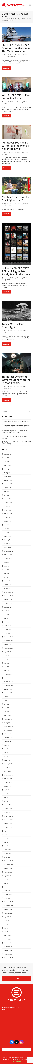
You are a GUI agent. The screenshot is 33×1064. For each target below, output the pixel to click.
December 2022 (8, 592)
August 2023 (7, 562)
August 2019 (7, 741)
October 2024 (8, 514)
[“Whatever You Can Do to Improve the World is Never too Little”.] (16, 132)
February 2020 (8, 719)
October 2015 (8, 909)
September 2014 (8, 954)
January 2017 (7, 857)
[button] (30, 5)
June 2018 (6, 793)
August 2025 (7, 487)
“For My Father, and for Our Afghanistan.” (15, 198)
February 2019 (8, 764)
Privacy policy (19, 1059)
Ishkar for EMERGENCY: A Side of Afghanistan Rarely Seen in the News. (16, 271)
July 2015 (6, 920)
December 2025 (8, 476)
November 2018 (8, 775)
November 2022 (8, 596)
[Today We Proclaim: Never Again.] (16, 310)
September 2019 (8, 738)
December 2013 (8, 958)
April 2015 (6, 932)
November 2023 (8, 551)
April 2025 (6, 495)
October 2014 (8, 950)
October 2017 (8, 823)
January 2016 (7, 898)
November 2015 (8, 905)
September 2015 (8, 913)
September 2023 (8, 558)
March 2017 (7, 849)
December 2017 (8, 816)
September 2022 (8, 603)
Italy (5, 56)
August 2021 (7, 652)
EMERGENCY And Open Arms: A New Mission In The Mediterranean (16, 48)
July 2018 (6, 790)
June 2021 (6, 659)
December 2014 (8, 943)
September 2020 (8, 693)
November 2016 (8, 864)
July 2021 (6, 655)
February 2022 (8, 629)
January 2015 (7, 939)
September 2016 (8, 872)
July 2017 (6, 835)
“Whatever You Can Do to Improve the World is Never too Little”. (16, 145)
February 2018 (8, 808)
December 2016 (8, 861)
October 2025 (8, 480)
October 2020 (8, 689)
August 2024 (7, 521)
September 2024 (8, 517)
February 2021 (8, 674)
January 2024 (7, 543)
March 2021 (7, 670)
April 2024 (6, 532)
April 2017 (6, 846)
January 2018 (7, 812)
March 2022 (7, 626)
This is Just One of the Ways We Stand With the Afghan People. (16, 380)
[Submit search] (29, 411)
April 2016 (6, 887)
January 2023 (7, 588)
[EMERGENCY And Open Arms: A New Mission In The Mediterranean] (16, 34)
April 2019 (6, 756)
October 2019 (8, 734)
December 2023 (8, 547)
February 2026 (8, 469)
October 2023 (8, 555)
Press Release (11, 56)
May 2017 (6, 842)
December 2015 (8, 902)
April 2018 (6, 801)
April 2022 (6, 622)
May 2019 (6, 752)
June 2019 (6, 749)
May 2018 (6, 797)
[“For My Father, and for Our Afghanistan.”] (16, 185)
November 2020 (8, 685)
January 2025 (7, 506)
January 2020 (7, 723)
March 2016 (7, 891)
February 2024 (8, 540)
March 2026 (7, 465)
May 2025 (6, 491)
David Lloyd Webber (22, 54)
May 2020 (6, 708)
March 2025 (7, 499)
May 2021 (6, 663)
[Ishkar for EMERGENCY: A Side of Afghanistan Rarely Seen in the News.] (16, 244)
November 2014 (8, 947)
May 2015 (6, 928)
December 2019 (8, 726)
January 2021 (7, 678)
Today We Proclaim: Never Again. (13, 325)
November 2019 (8, 730)
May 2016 (6, 883)
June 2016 (6, 879)
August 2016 (7, 876)
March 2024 (7, 536)
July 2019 (6, 745)
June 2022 (6, 614)
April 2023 (6, 577)
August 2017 (7, 831)
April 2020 (6, 711)
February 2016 (8, 894)
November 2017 (8, 820)
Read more (6, 68)
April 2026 (6, 461)
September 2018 (8, 782)
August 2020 (7, 696)
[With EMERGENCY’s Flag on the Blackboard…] (16, 84)
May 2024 (6, 529)
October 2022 (8, 599)
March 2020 (7, 715)
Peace (5, 332)
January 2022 (7, 633)
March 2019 (7, 760)
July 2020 (6, 700)
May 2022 (6, 618)
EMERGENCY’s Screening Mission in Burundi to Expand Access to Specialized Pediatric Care (16, 426)
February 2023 (8, 584)
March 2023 (7, 581)
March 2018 (7, 805)
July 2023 (6, 566)
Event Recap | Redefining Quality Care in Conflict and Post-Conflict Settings (14, 431)
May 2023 (6, 573)
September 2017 (8, 827)
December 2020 (8, 682)
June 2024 (6, 525)
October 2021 (8, 644)
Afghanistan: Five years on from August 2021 (16, 421)
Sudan (5, 103)
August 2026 (7, 454)
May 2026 (6, 458)
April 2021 (6, 667)
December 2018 (8, 771)
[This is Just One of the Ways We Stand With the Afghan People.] (16, 363)
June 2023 (6, 570)
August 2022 (7, 607)
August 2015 (7, 917)
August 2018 (7, 786)
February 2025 (8, 502)
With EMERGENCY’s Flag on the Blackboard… (16, 97)
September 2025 (8, 484)
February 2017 (8, 853)
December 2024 (8, 510)
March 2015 (7, 935)
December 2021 (8, 637)
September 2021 (8, 648)
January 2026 (7, 473)
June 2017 (6, 838)
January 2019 (7, 767)
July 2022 (6, 611)
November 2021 (8, 640)
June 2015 (6, 924)
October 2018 (8, 779)
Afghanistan (7, 205)
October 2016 (8, 868)
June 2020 (6, 704)
